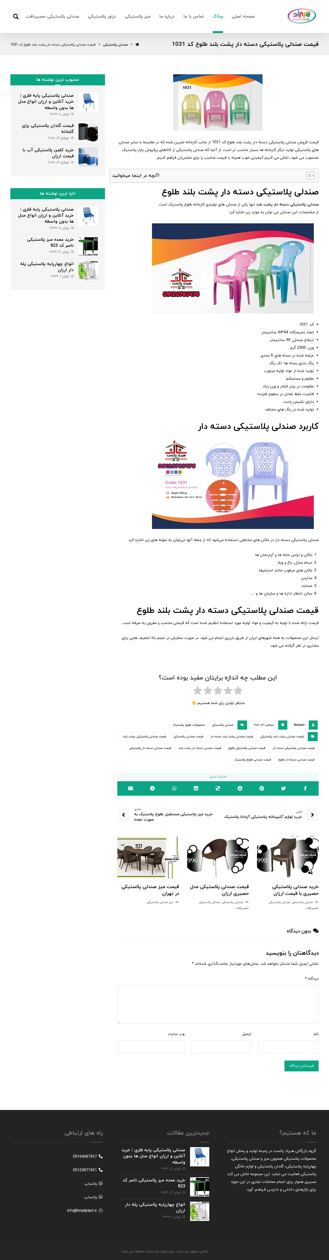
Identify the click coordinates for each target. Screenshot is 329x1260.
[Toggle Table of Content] (308, 175)
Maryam (299, 725)
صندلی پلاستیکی (222, 725)
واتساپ (90, 1183)
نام (316, 1034)
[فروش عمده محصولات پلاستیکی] (302, 16)
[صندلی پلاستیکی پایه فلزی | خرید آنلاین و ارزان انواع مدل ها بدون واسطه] (88, 102)
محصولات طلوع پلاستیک (189, 725)
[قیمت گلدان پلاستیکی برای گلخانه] (88, 132)
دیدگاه (312, 978)
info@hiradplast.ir (82, 1210)
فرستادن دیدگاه (301, 1065)
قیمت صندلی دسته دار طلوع (296, 760)
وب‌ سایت (176, 1034)
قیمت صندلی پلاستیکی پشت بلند (144, 737)
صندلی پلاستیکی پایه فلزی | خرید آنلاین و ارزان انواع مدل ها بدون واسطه (46, 102)
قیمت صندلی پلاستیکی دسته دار (294, 748)
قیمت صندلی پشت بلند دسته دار (232, 737)
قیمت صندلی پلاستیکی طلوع (246, 748)
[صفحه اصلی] (137, 44)
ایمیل (246, 1034)
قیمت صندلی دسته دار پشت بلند (199, 748)
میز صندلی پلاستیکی (160, 902)
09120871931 (85, 1170)
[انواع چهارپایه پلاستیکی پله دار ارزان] (88, 270)
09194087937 (85, 1156)
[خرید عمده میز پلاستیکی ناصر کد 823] (88, 246)
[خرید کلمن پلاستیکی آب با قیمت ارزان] (88, 156)
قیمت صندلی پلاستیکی (188, 737)
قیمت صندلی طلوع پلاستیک (252, 760)
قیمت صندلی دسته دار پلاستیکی (150, 748)
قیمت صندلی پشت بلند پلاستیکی (282, 737)
